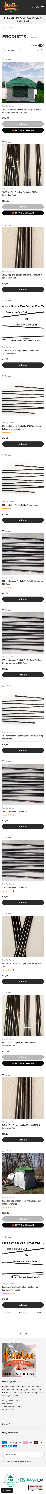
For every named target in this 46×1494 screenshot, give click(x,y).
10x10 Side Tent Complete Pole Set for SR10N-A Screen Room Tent (20, 193)
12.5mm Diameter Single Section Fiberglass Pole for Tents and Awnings (22, 352)
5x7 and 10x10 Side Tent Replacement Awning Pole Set (21, 965)
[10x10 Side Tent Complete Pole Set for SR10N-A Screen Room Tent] (23, 165)
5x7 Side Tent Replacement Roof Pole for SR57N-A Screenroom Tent (21, 1126)
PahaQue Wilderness (13, 1462)
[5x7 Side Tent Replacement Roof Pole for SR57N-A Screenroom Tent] (23, 1098)
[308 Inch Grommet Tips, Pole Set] (23, 784)
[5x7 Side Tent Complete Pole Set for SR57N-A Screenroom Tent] (23, 1015)
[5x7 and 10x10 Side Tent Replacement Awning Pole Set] (23, 936)
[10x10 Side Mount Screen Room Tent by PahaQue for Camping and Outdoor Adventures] (23, 82)
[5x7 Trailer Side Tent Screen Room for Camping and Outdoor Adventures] (23, 1173)
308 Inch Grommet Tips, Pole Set (14, 811)
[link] (9, 1312)
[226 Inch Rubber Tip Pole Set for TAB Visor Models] (23, 478)
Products (10, 27)
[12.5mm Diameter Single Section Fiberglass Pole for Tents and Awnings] (23, 323)
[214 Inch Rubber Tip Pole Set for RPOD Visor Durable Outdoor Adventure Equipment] (23, 399)
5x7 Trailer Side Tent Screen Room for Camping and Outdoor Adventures (21, 1202)
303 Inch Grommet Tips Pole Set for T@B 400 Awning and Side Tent (22, 737)
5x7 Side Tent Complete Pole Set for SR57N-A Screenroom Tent (19, 1044)
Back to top (23, 1334)
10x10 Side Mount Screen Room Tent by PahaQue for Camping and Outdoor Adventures (22, 111)
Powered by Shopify (25, 1462)
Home (4, 27)
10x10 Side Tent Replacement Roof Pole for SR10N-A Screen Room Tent (22, 276)
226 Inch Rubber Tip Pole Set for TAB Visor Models (20, 505)
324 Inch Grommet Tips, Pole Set (14, 887)
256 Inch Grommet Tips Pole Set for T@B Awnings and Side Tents (22, 582)
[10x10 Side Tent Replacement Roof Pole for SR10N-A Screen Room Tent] (23, 247)
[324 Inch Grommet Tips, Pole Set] (23, 860)
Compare (34, 45)
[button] (37, 7)
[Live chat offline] (36, 1488)
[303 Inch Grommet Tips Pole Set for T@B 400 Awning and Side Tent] (23, 708)
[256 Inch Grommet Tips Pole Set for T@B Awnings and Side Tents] (23, 554)
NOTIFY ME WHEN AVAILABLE (24, 130)
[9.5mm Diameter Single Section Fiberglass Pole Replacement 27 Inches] (23, 1260)
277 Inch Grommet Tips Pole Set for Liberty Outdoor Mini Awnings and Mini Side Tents (21, 661)
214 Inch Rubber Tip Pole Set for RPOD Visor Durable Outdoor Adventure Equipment (21, 427)
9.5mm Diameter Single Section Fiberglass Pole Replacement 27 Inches (20, 1288)
